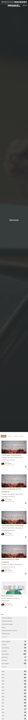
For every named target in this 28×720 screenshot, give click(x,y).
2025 (14, 674)
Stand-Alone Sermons (7, 621)
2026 (14, 671)
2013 (14, 712)
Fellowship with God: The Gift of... (9, 630)
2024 (14, 677)
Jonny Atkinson (14, 647)
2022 (14, 684)
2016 (14, 703)
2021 (14, 687)
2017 (14, 699)
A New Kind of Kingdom (7, 624)
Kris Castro (14, 660)
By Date (3, 436)
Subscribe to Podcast (19, 436)
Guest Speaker (14, 663)
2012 (14, 715)
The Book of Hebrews (7, 618)
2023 (14, 681)
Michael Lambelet (14, 641)
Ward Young (14, 657)
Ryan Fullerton (14, 654)
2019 (14, 693)
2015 (14, 706)
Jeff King (14, 644)
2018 (14, 696)
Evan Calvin (14, 651)
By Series (9, 436)
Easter (3, 627)
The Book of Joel (6, 633)
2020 (14, 690)
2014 (14, 709)
